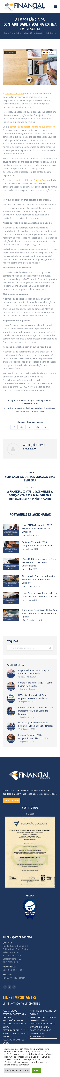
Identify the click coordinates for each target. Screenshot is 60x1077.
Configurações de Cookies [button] (17, 1070)
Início (6, 33)
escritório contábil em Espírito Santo (30, 180)
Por (39, 400)
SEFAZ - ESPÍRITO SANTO (13, 1020)
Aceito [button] (36, 1070)
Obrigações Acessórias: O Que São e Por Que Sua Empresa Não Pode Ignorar (39, 613)
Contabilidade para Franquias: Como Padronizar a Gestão (35, 684)
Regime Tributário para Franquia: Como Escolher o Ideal (33, 672)
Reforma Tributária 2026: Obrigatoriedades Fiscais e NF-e (38, 544)
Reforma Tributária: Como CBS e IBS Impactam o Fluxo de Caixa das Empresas (35, 710)
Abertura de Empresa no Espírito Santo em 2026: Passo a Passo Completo (38, 579)
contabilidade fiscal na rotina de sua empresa (32, 126)
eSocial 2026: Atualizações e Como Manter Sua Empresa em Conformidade (39, 562)
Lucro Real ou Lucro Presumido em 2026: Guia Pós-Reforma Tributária (39, 595)
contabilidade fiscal (14, 93)
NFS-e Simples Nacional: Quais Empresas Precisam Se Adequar (33, 697)
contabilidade (50, 408)
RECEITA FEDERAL (10, 1011)
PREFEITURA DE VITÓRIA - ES (14, 1030)
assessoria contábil (22, 408)
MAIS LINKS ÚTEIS (37, 1036)
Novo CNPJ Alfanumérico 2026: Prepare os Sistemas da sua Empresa (37, 528)
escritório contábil (38, 411)
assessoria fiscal (37, 408)
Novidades (16, 33)
